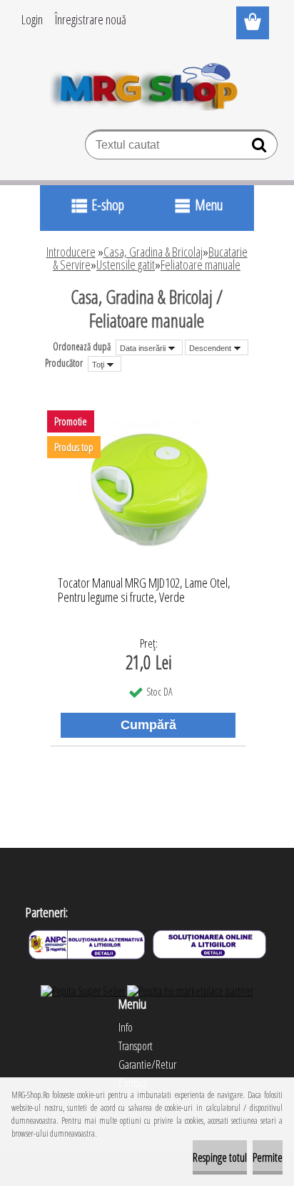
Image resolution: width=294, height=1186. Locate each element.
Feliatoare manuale (200, 264)
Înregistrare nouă (90, 19)
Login (32, 19)
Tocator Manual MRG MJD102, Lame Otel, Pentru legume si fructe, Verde (144, 590)
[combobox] (149, 347)
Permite (268, 1157)
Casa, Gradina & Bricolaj (153, 251)
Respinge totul (220, 1157)
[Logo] (147, 83)
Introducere (71, 251)
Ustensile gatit (125, 264)
